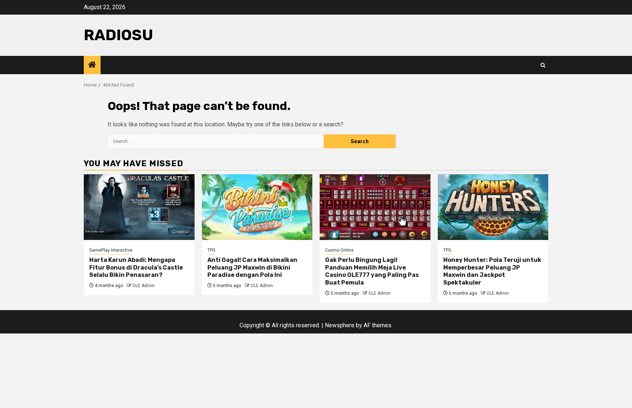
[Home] (92, 65)
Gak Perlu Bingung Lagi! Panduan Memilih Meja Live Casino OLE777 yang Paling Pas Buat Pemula (372, 271)
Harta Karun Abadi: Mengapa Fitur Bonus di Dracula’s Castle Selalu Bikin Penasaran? (136, 267)
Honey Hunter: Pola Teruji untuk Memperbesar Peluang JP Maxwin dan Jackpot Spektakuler (492, 271)
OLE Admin (143, 285)
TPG (211, 250)
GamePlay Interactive (110, 250)
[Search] (543, 65)
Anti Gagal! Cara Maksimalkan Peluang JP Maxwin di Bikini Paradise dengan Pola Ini (252, 267)
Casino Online (339, 250)
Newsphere (339, 325)
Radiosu (118, 35)
